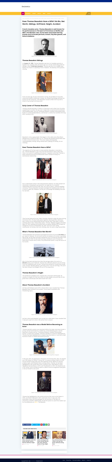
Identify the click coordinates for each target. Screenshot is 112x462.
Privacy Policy (68, 460)
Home (23, 18)
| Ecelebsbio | (33, 461)
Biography (27, 18)
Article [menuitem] (39, 13)
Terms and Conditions (76, 460)
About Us (83, 460)
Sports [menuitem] (49, 13)
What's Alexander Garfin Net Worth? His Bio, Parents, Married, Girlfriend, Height (29, 441)
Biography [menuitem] (27, 13)
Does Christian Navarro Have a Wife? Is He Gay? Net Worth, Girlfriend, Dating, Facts (59, 442)
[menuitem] (22, 13)
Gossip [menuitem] (34, 13)
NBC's (36, 402)
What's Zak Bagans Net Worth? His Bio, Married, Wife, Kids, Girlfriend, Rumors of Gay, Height (42, 442)
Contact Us (89, 460)
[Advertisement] (45, 413)
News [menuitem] (44, 13)
